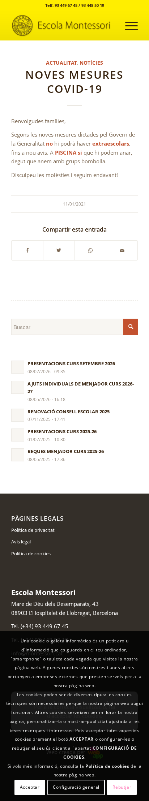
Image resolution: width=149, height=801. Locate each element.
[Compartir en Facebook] (27, 250)
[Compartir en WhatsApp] (90, 250)
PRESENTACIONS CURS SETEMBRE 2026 (71, 363)
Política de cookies (31, 553)
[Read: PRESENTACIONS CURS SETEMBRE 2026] (17, 367)
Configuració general (76, 787)
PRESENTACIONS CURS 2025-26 (62, 431)
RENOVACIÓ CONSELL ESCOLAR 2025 (68, 411)
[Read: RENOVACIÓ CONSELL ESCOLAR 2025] (17, 415)
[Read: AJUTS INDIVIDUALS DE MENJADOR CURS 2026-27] (17, 387)
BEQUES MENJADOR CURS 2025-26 (65, 451)
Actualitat (61, 63)
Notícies (91, 63)
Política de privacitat (33, 530)
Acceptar (30, 787)
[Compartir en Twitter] (58, 250)
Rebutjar (121, 787)
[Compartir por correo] (121, 250)
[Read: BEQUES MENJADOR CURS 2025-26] (17, 454)
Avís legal (21, 541)
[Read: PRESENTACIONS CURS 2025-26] (17, 435)
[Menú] (128, 25)
